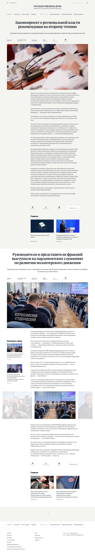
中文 (82, 2)
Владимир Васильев (61, 331)
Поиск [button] (87, 2)
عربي (85, 2)
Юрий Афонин (62, 425)
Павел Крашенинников (71, 103)
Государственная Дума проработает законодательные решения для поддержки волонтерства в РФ (15, 355)
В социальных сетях (13, 2)
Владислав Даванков (73, 450)
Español (77, 2)
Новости (9, 39)
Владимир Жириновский (56, 351)
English (73, 2)
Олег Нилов (40, 374)
